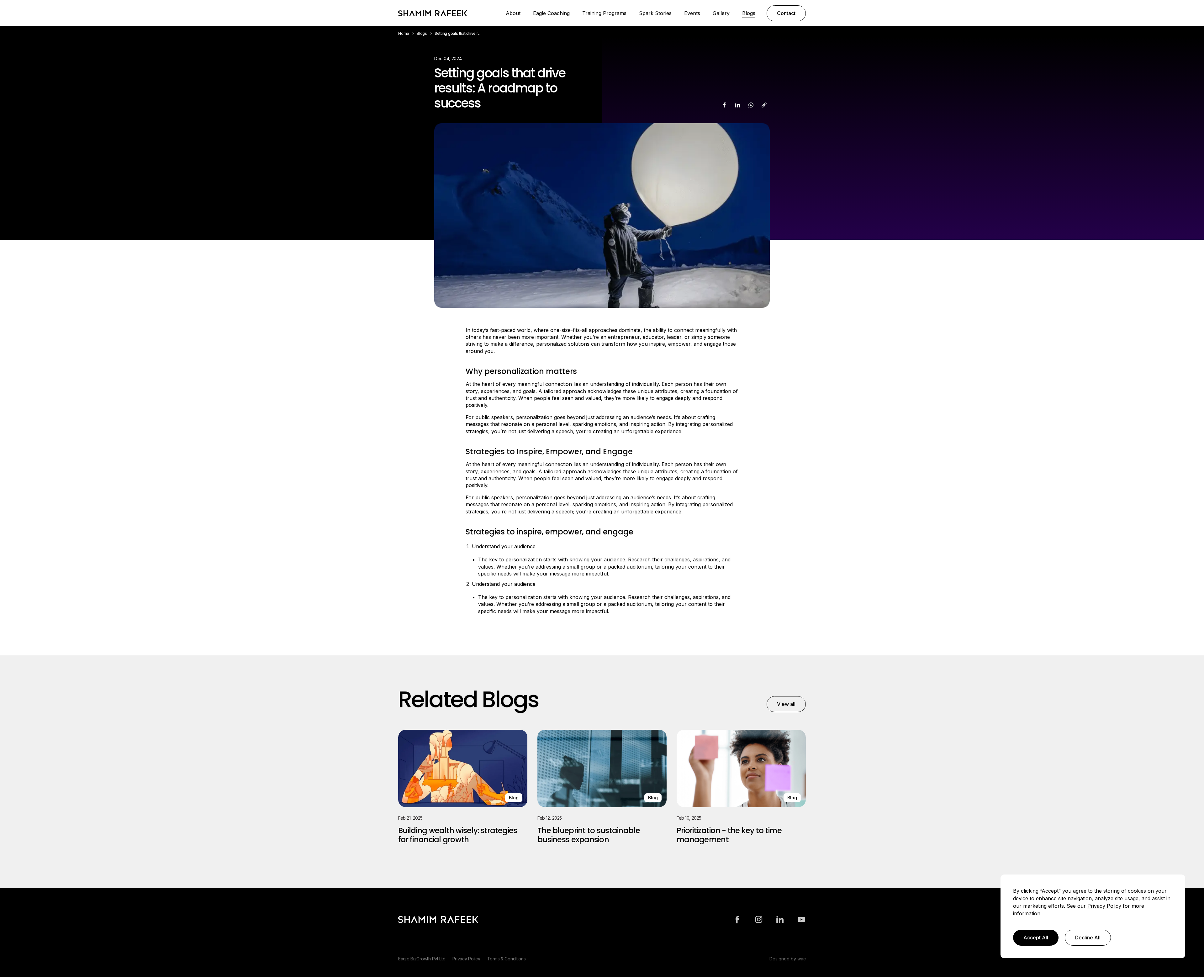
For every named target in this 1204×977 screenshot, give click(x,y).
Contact (786, 13)
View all (786, 704)
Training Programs (604, 13)
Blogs (748, 13)
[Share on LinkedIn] (737, 105)
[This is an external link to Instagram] (758, 919)
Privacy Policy (466, 958)
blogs (422, 33)
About (513, 13)
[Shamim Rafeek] (432, 13)
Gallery (721, 13)
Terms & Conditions (506, 958)
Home (403, 33)
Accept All (1035, 937)
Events (692, 13)
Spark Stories (655, 13)
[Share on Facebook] (724, 105)
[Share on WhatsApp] (751, 105)
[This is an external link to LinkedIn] (780, 919)
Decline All (1088, 937)
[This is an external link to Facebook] (737, 919)
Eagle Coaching (551, 13)
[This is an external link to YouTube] (801, 919)
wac (801, 958)
